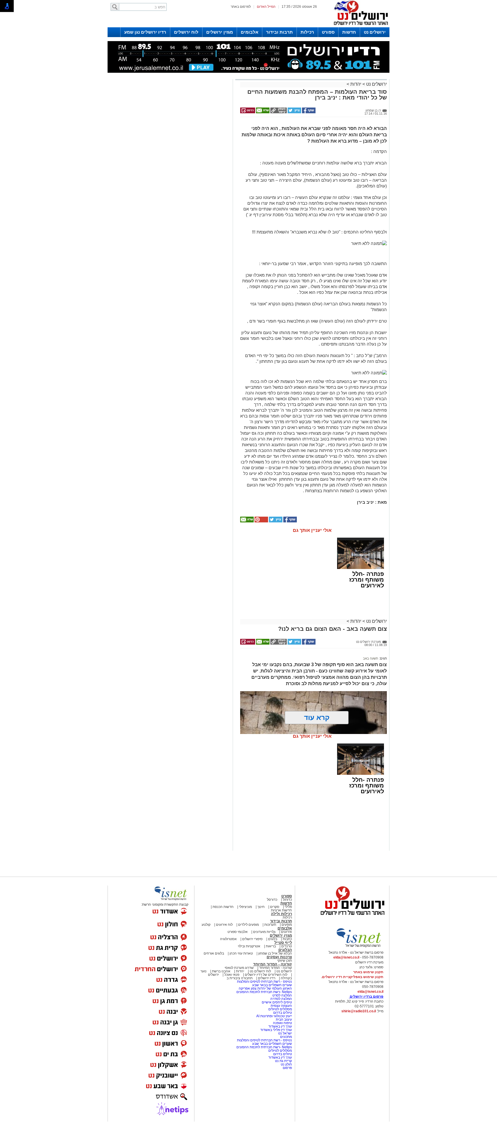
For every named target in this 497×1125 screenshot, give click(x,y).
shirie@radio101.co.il (358, 1011)
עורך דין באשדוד (280, 1026)
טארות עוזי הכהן (241, 953)
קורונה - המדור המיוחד (272, 964)
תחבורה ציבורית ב (240, 978)
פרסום (287, 1068)
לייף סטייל (283, 942)
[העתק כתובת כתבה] (278, 112)
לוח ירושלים (186, 32)
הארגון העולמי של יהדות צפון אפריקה (265, 988)
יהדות (355, 84)
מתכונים (286, 1037)
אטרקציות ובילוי (249, 946)
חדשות (349, 32)
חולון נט (286, 1064)
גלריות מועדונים (264, 932)
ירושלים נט (375, 32)
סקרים (274, 907)
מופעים (287, 925)
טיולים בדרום (282, 1013)
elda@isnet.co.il (346, 957)
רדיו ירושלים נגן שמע (145, 32)
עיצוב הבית (284, 1019)
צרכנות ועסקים (279, 957)
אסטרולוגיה (228, 939)
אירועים (286, 932)
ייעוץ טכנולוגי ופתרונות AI (274, 1016)
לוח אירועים (224, 925)
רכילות (307, 32)
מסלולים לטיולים (280, 1009)
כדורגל (287, 900)
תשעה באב (370, 658)
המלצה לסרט (282, 995)
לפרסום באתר (241, 7)
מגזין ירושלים (219, 32)
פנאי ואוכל (231, 975)
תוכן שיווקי (284, 961)
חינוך (261, 907)
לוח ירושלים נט (260, 971)
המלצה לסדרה (280, 999)
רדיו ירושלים (266, 978)
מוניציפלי (245, 907)
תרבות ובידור (279, 32)
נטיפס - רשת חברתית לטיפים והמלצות (264, 982)
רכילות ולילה (281, 914)
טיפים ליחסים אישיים (276, 1002)
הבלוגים (285, 950)
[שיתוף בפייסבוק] (308, 112)
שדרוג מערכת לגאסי (239, 968)
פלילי (288, 907)
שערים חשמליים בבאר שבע (271, 985)
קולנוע (206, 925)
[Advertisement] (169, 162)
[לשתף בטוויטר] (294, 112)
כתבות (287, 939)
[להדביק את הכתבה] (261, 521)
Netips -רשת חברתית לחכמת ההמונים (264, 992)
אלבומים (249, 32)
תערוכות (270, 925)
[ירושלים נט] (350, 917)
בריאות (271, 946)
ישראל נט (284, 1033)
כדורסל (272, 900)
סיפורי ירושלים (252, 939)
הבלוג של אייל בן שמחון (274, 953)
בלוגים (272, 939)
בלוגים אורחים (214, 953)
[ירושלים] (359, 26)
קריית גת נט (283, 1061)
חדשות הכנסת (223, 907)
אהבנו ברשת (221, 971)
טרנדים (286, 946)
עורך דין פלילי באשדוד (276, 1030)
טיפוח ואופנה (282, 1023)
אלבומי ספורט (238, 932)
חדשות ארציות (281, 910)
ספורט (328, 32)
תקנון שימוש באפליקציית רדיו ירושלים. (352, 977)
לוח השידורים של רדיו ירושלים (266, 975)
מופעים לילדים (248, 925)
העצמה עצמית (281, 1006)
